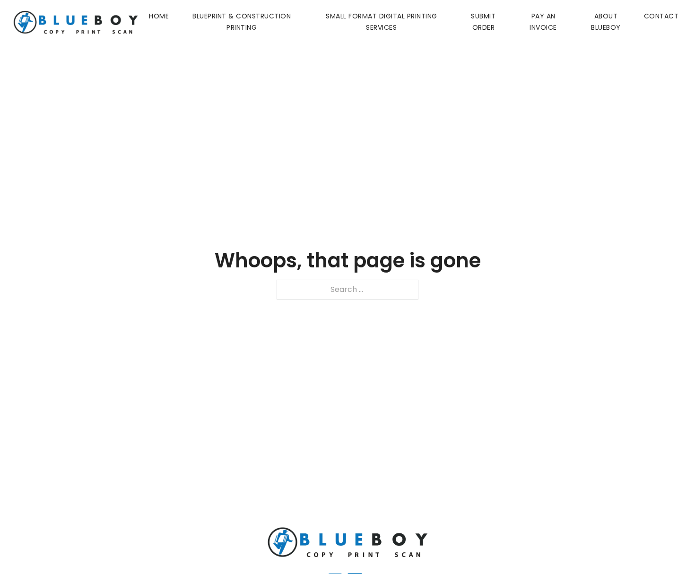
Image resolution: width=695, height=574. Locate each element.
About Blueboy (606, 21)
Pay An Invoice (543, 21)
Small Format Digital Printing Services (381, 21)
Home (159, 16)
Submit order (483, 21)
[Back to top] (669, 548)
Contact (661, 16)
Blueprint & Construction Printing (241, 21)
